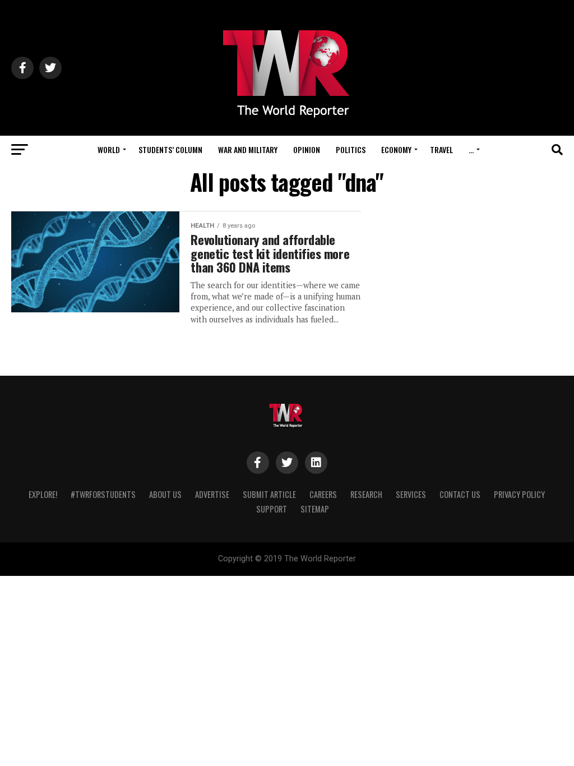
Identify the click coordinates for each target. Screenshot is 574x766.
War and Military (247, 149)
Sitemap (314, 509)
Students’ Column (170, 149)
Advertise (212, 494)
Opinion (306, 149)
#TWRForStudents (103, 494)
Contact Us (459, 494)
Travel (441, 149)
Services (411, 494)
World (109, 149)
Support (271, 509)
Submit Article (269, 494)
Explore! (43, 494)
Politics (350, 149)
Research (366, 494)
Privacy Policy (519, 494)
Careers (323, 494)
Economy (396, 149)
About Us (165, 494)
